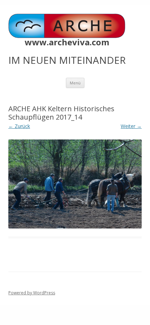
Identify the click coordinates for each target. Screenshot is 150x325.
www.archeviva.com (67, 42)
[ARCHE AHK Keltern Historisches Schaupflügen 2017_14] (75, 183)
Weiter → (131, 126)
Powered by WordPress (31, 293)
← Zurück (19, 126)
